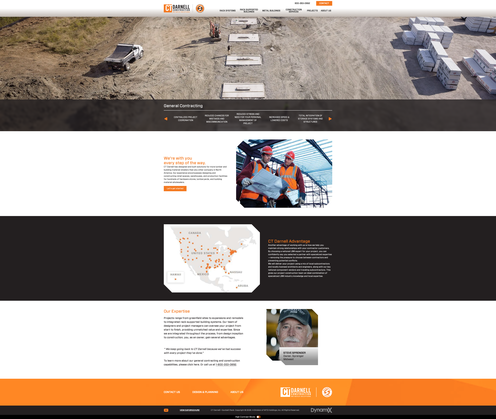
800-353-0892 (302, 3)
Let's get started (175, 188)
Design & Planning (205, 392)
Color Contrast (259, 417)
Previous (166, 119)
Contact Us (172, 392)
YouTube (166, 410)
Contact (324, 3)
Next (330, 119)
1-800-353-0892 (226, 364)
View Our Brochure (190, 410)
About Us (236, 392)
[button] (228, 10)
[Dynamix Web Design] (321, 410)
